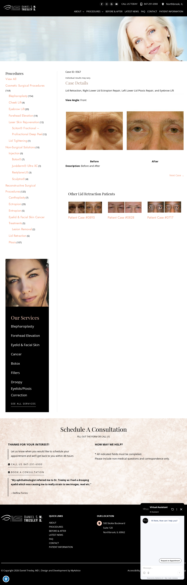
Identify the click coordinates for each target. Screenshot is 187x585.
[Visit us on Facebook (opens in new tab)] (102, 4)
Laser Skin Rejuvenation (24, 122)
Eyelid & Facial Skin (25, 345)
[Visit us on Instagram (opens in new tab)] (106, 4)
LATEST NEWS (56, 534)
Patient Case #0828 (121, 217)
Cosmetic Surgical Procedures (24, 85)
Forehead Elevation (21, 115)
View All (10, 79)
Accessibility (134, 570)
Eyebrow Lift (17, 109)
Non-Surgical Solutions (20, 147)
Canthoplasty (17, 197)
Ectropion (15, 204)
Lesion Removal (22, 229)
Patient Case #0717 (160, 217)
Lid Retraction (17, 235)
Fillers (15, 372)
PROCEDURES (56, 526)
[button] (23, 404)
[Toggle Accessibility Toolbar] (6, 579)
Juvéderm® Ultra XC (25, 166)
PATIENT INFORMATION (61, 547)
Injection (14, 153)
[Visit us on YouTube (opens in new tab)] (116, 4)
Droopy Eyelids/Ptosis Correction (21, 388)
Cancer (16, 354)
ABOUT (52, 522)
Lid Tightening (18, 140)
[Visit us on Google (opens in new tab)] (111, 4)
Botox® (16, 159)
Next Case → (176, 175)
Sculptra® (18, 179)
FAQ (51, 538)
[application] (82, 11)
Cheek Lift (15, 102)
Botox (15, 363)
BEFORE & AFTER (57, 530)
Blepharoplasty (18, 96)
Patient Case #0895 (81, 217)
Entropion (15, 210)
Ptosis (12, 242)
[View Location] (163, 4)
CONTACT (54, 543)
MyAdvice (75, 570)
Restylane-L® (20, 172)
